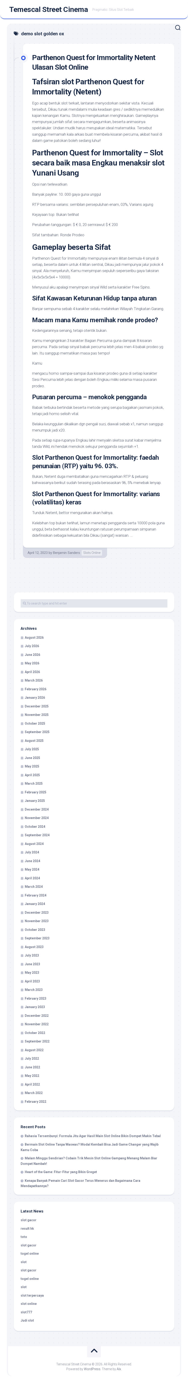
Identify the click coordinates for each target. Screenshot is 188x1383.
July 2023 (32, 955)
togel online (30, 1253)
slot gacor (28, 1220)
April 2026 (32, 672)
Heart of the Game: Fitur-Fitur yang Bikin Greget (61, 1172)
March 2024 (34, 886)
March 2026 (34, 680)
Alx (119, 1369)
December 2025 (37, 706)
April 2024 (32, 878)
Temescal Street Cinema (48, 9)
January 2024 (35, 904)
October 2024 (35, 826)
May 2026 (32, 663)
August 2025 (34, 740)
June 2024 (32, 861)
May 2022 (32, 1076)
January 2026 (35, 697)
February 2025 (35, 792)
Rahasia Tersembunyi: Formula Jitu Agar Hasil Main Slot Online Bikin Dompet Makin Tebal (93, 1136)
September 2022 (37, 1041)
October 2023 (35, 930)
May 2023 (32, 972)
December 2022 (37, 1015)
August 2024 (34, 844)
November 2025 (37, 715)
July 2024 (32, 852)
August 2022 (34, 1050)
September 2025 (37, 732)
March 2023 (34, 990)
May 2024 (32, 869)
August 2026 (34, 637)
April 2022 (32, 1084)
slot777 (26, 1312)
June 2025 (32, 758)
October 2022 (35, 1033)
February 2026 (35, 689)
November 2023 (37, 921)
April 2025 (32, 775)
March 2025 (34, 783)
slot (24, 1262)
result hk (27, 1228)
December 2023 (37, 912)
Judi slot (27, 1320)
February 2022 (35, 1101)
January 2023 (35, 1007)
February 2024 (35, 895)
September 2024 (37, 835)
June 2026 (32, 655)
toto (24, 1237)
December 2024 (37, 809)
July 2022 (32, 1058)
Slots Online (91, 553)
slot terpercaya (32, 1295)
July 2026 (32, 646)
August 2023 (34, 947)
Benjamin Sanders (66, 553)
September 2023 (37, 938)
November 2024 (37, 818)
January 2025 (35, 801)
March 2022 (34, 1093)
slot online (29, 1304)
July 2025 (32, 749)
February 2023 (35, 998)
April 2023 (32, 981)
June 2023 (32, 964)
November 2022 (37, 1024)
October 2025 (35, 723)
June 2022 (32, 1067)
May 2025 (32, 766)
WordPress (92, 1369)
